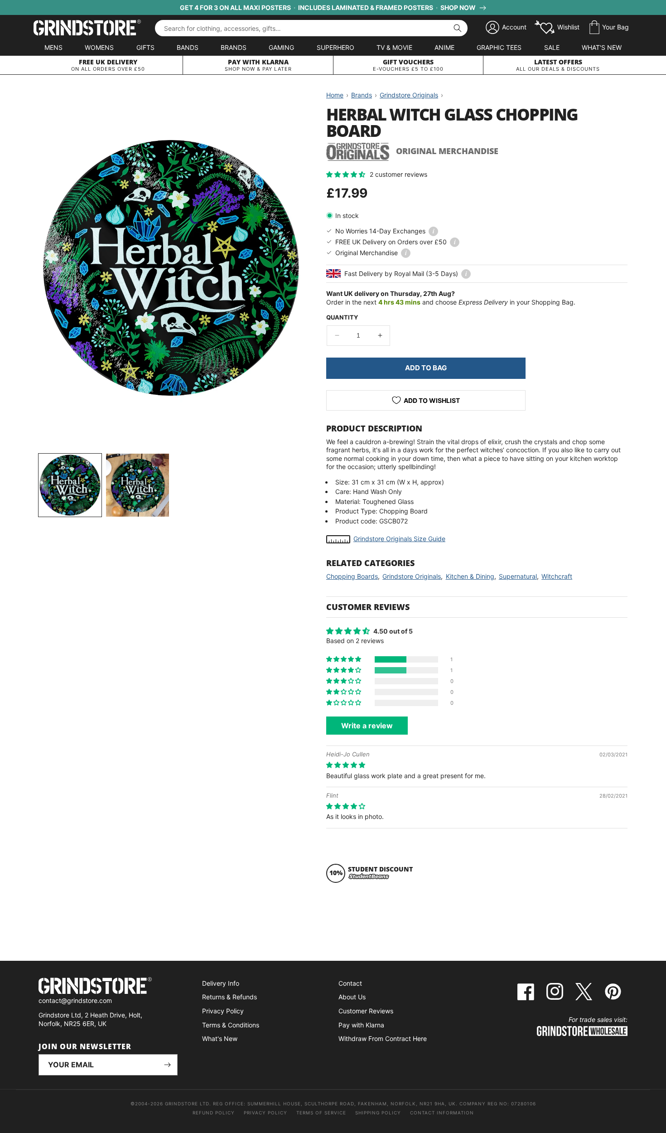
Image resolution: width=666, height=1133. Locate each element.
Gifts (145, 47)
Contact (350, 983)
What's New (602, 47)
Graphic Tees (499, 47)
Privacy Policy (223, 1011)
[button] (609, 27)
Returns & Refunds (229, 997)
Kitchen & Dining (470, 576)
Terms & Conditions (230, 1025)
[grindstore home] (108, 987)
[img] (345, 765)
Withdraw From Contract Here (382, 1038)
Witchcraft (556, 576)
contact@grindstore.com (75, 1000)
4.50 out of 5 (393, 631)
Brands (233, 47)
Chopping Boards (352, 576)
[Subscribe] (167, 1064)
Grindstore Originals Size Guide (399, 538)
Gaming (281, 47)
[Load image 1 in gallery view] (70, 485)
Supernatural (518, 576)
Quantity (342, 317)
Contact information (442, 1112)
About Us (352, 997)
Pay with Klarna (361, 1025)
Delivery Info (220, 983)
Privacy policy (265, 1112)
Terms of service (321, 1112)
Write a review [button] (367, 725)
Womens (99, 47)
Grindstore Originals (411, 576)
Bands (187, 47)
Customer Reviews (365, 1011)
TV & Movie (394, 47)
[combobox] (311, 28)
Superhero (335, 47)
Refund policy (214, 1112)
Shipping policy (378, 1112)
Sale (552, 47)
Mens (53, 47)
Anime (444, 47)
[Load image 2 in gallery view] (137, 485)
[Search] (458, 28)
